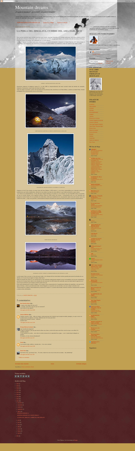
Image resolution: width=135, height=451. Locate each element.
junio (19, 422)
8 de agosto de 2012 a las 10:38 (27, 346)
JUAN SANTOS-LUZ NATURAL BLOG (95, 225)
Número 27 (93, 254)
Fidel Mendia (94, 233)
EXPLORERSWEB (93, 112)
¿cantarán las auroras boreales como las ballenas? (96, 240)
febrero (19, 431)
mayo (19, 424)
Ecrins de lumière (93, 132)
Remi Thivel (92, 142)
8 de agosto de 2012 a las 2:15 (27, 337)
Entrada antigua (81, 364)
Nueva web (93, 317)
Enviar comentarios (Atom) (28, 366)
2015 (17, 394)
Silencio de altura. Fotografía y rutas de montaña (96, 308)
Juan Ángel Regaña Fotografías (95, 301)
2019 (17, 385)
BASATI (93, 258)
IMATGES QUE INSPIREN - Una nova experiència (97, 206)
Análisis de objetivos (94, 140)
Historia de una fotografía (96, 324)
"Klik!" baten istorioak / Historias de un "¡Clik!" (96, 265)
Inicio (52, 364)
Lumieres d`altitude (93, 122)
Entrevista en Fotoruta (94, 118)
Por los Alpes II (94, 296)
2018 (17, 388)
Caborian (91, 116)
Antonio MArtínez (24, 314)
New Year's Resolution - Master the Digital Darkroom (97, 337)
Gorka (21, 342)
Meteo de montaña (93, 130)
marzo (19, 428)
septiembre (20, 409)
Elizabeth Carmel (95, 273)
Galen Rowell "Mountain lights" (96, 126)
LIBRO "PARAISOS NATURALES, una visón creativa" (96, 228)
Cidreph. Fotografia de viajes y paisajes (96, 322)
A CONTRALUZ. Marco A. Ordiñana (96, 177)
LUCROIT (91, 108)
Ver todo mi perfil (96, 54)
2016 (17, 392)
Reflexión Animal (94, 192)
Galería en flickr (62, 22)
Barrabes (91, 134)
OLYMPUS (91, 104)
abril (19, 426)
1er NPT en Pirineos (95, 330)
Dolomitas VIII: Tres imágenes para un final (96, 311)
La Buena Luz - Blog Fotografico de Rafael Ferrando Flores (96, 212)
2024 (17, 383)
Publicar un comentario (24, 357)
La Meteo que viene (95, 158)
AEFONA (91, 110)
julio (19, 420)
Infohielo (91, 136)
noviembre (20, 405)
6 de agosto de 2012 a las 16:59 (27, 310)
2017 (17, 390)
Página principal (109, 61)
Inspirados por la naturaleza (95, 342)
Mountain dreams (31, 7)
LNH (92, 253)
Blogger (76, 440)
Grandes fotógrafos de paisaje (96, 120)
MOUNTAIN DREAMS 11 (23, 413)
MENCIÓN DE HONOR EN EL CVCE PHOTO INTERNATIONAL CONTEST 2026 (96, 152)
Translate (100, 63)
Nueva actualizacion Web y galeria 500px (97, 215)
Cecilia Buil (91, 138)
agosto (19, 411)
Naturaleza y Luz (95, 190)
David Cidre (23, 350)
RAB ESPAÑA (92, 106)
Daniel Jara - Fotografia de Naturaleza (96, 196)
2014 (17, 396)
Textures (93, 220)
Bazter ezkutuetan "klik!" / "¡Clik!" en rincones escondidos (96, 269)
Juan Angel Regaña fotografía (96, 124)
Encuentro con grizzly (95, 290)
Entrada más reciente (22, 364)
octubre (19, 407)
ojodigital (91, 114)
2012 (17, 401)
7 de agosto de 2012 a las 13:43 (27, 322)
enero (19, 433)
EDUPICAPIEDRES (95, 184)
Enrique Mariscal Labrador (26, 327)
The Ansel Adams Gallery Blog (95, 335)
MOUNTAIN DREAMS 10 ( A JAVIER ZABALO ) (28, 415)
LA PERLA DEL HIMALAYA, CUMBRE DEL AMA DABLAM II (31, 417)
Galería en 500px (48, 22)
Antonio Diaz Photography (94, 281)
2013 (17, 398)
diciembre (20, 402)
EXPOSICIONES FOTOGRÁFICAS (28, 22)
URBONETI (93, 149)
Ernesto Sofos (92, 128)
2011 (17, 436)
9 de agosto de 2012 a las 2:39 (27, 354)
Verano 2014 (93, 302)
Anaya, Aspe (93, 234)
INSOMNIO (93, 242)
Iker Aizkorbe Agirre (25, 303)
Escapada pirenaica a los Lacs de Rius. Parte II (96, 249)
